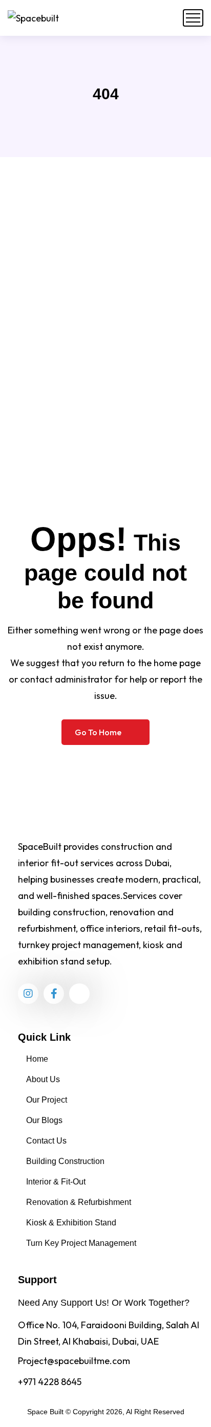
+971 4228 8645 (49, 1382)
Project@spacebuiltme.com (74, 1361)
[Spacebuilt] (33, 18)
